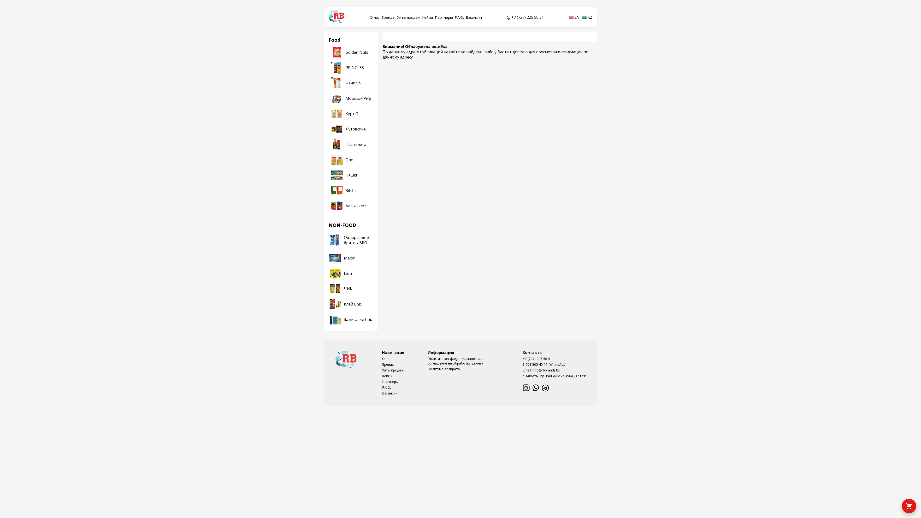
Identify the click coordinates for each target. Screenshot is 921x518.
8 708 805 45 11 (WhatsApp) (545, 364)
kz (589, 17)
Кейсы (427, 17)
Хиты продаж (408, 17)
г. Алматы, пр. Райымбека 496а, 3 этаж (554, 376)
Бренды (388, 17)
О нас (374, 17)
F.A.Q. (459, 17)
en (576, 17)
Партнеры (444, 17)
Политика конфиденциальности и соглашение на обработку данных (455, 360)
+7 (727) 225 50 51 (537, 358)
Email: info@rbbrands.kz (541, 370)
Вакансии (474, 17)
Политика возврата (444, 369)
